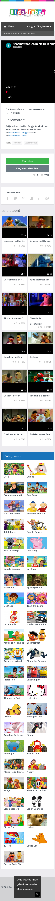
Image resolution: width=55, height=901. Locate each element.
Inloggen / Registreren (39, 26)
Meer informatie (25, 889)
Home (7, 33)
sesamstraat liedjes (18, 135)
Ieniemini (17, 143)
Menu (11, 26)
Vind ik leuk (27, 161)
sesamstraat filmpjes (19, 132)
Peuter (16, 33)
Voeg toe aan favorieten (27, 168)
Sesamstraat (29, 33)
